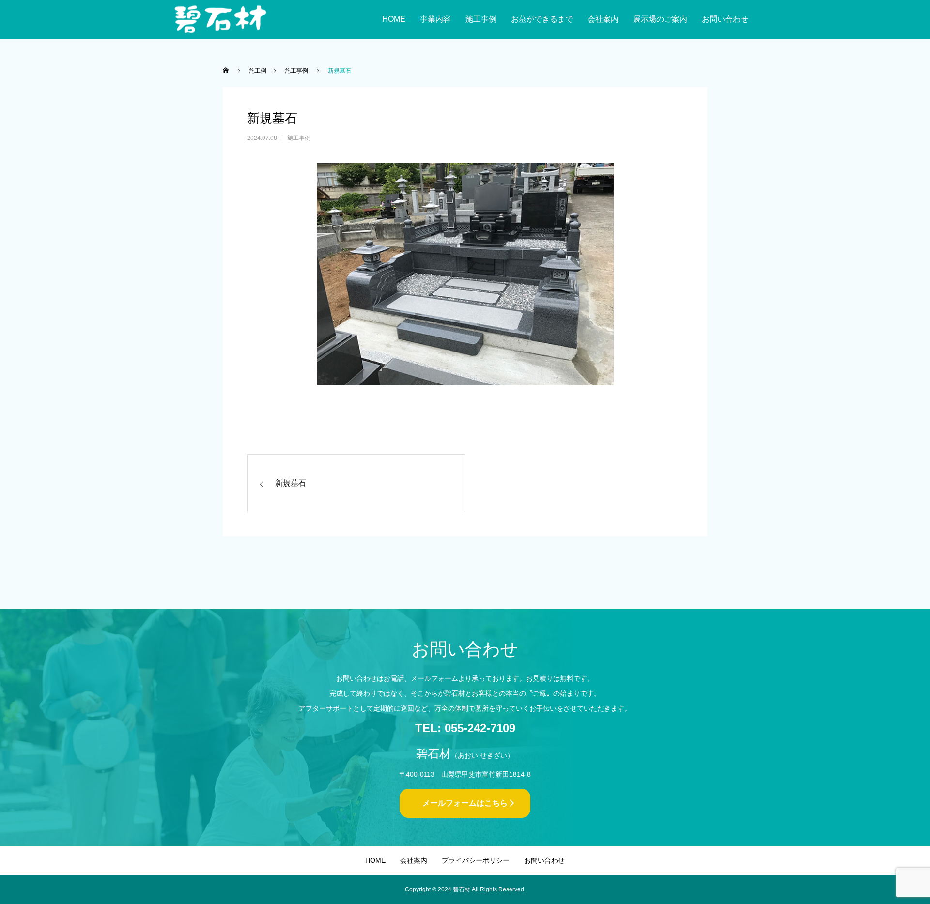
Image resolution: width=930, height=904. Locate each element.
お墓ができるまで (542, 19)
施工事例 (480, 19)
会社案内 (603, 19)
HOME (393, 19)
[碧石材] (220, 19)
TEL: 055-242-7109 (465, 728)
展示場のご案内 (660, 19)
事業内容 (435, 19)
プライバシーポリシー (476, 860)
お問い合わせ (725, 19)
